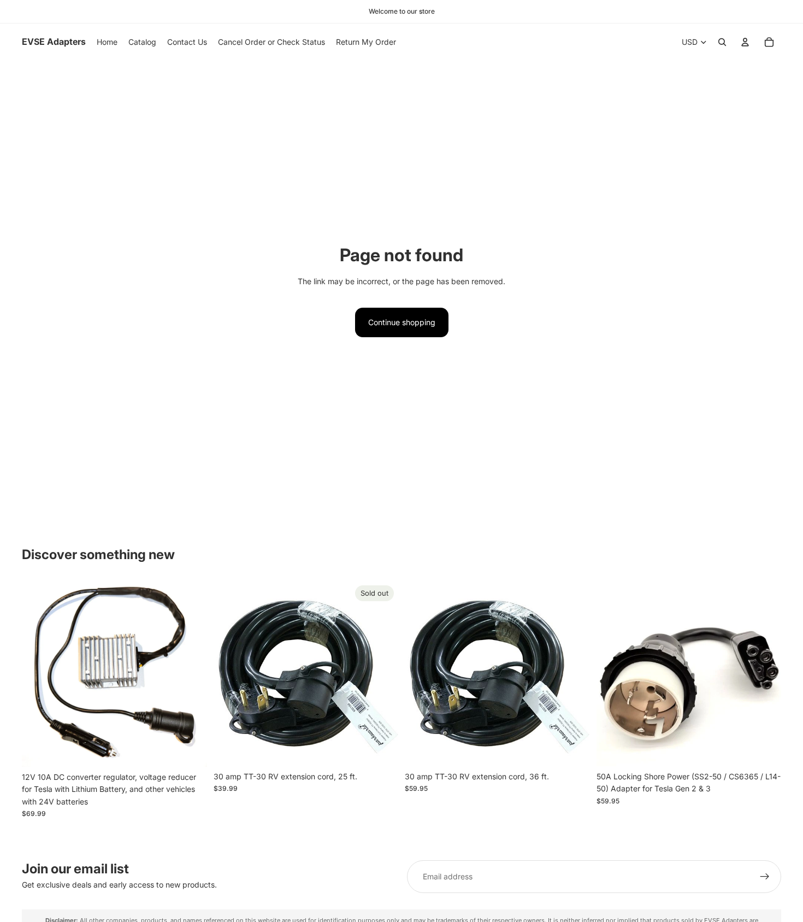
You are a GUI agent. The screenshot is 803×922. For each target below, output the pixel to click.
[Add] (190, 750)
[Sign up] (764, 876)
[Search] (722, 42)
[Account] (745, 42)
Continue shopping (401, 322)
